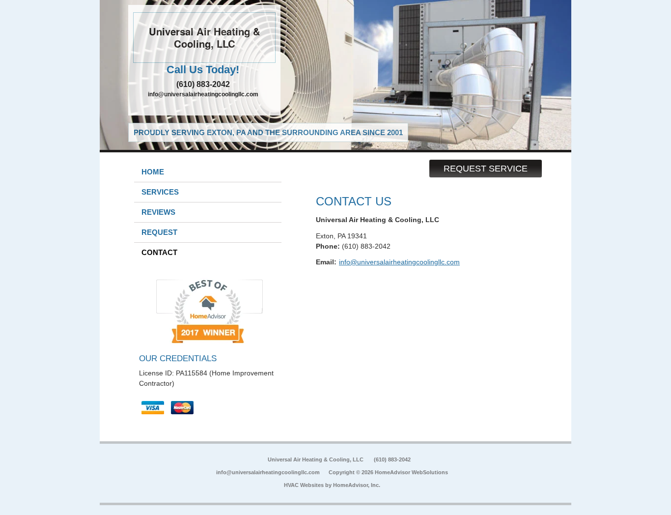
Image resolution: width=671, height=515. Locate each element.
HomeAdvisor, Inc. (356, 485)
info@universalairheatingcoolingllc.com (203, 94)
